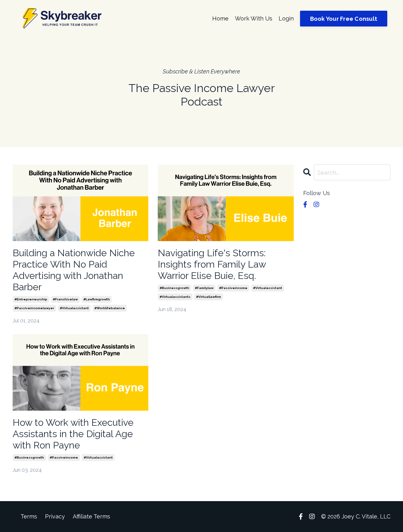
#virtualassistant (74, 308)
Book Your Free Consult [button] (343, 18)
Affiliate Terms (91, 516)
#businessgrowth (174, 288)
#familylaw (204, 288)
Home (220, 18)
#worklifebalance (109, 308)
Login (286, 18)
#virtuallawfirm (208, 296)
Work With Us (253, 18)
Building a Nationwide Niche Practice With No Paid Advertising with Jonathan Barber (74, 269)
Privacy (55, 516)
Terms (28, 516)
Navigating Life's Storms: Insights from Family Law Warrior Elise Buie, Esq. (212, 264)
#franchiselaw (65, 299)
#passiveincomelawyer (34, 308)
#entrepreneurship (30, 299)
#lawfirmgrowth (96, 299)
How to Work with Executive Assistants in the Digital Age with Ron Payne (73, 434)
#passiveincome (233, 288)
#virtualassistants (175, 296)
